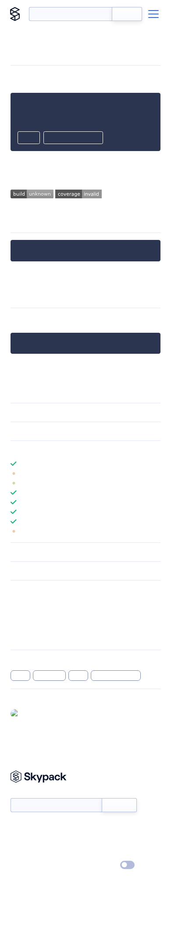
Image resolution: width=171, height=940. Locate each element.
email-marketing (56, 320)
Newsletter (25, 793)
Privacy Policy (29, 866)
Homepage (26, 614)
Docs (17, 827)
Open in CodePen (73, 138)
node (78, 675)
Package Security (34, 603)
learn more (73, 450)
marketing (49, 675)
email (20, 675)
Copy (28, 138)
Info (155, 473)
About (19, 840)
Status (95, 827)
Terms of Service (109, 853)
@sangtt (34, 713)
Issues (19, 626)
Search (127, 14)
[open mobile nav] (153, 14)
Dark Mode (101, 865)
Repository (25, 637)
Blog (93, 840)
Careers (21, 853)
